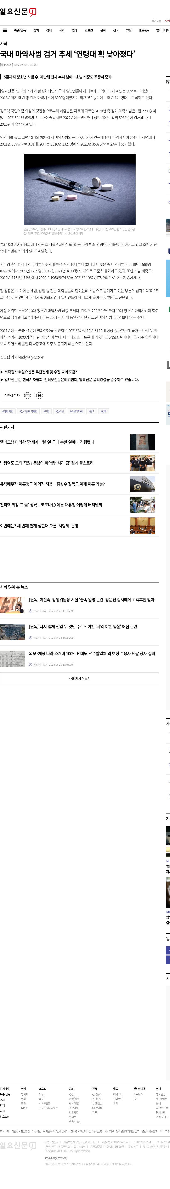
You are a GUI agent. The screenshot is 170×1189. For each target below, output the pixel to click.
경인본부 (96, 1099)
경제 (2, 1105)
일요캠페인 (162, 1099)
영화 (23, 1099)
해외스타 (117, 1094)
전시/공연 (74, 1103)
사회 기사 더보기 (79, 678)
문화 (71, 1088)
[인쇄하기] (39, 395)
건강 (71, 1094)
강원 (94, 1112)
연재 (158, 1088)
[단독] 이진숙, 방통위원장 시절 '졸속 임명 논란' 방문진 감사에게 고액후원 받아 (91, 600)
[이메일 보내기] (27, 395)
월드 (115, 1088)
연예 (23, 1088)
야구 (41, 1094)
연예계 (24, 1094)
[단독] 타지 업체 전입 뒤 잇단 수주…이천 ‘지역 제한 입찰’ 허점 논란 (83, 626)
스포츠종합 (44, 1103)
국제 (115, 1103)
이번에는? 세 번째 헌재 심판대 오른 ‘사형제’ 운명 (39, 526)
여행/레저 (74, 1099)
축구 (41, 1099)
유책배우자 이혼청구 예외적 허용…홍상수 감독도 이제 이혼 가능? (52, 484)
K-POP (24, 1108)
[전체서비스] (5, 30)
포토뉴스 (138, 1094)
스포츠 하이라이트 (48, 1108)
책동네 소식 (75, 1121)
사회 (3, 43)
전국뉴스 (96, 1094)
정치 (2, 1100)
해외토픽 (117, 1099)
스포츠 (42, 1088)
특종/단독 (5, 1094)
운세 (158, 1103)
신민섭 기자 (11, 395)
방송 (23, 1103)
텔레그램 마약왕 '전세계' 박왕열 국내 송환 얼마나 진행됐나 (47, 442)
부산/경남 (97, 1103)
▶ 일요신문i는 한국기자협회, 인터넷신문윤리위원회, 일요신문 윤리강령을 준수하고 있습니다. (69, 379)
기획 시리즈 (162, 1117)
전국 (94, 1088)
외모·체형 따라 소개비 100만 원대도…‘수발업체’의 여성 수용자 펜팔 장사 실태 (92, 653)
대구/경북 (97, 1108)
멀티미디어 (139, 1088)
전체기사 (4, 1088)
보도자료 (73, 1112)
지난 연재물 (162, 1108)
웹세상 (72, 1117)
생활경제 (73, 1108)
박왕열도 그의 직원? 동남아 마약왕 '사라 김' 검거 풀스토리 (46, 463)
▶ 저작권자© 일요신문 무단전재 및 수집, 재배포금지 (39, 371)
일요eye (4, 1116)
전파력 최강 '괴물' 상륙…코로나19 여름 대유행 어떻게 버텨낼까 (51, 505)
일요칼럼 (160, 1094)
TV (135, 1099)
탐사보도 (160, 1112)
